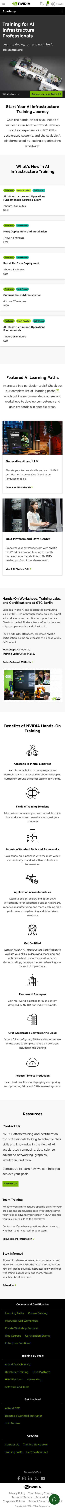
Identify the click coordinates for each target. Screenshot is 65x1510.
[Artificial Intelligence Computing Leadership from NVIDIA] (21, 3)
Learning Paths (14, 1313)
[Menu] (60, 11)
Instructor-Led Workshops (21, 1320)
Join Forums (12, 1423)
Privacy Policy (17, 1493)
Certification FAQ (37, 1452)
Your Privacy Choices (41, 1493)
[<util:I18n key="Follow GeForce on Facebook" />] (18, 1478)
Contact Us (12, 1444)
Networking (34, 1379)
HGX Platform (13, 1379)
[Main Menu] (4, 4)
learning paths (45, 391)
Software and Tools (17, 1387)
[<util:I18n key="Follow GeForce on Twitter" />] (36, 1478)
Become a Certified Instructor (23, 1415)
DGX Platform (41, 1372)
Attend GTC (12, 1408)
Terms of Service (22, 1497)
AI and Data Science (17, 1364)
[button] (41, 4)
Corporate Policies (14, 1501)
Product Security (38, 1501)
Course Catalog (37, 1313)
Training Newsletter (35, 1444)
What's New (9, 94)
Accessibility (43, 1497)
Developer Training (16, 1372)
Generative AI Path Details (18, 487)
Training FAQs (13, 1452)
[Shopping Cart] (47, 4)
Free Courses (13, 1335)
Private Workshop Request (21, 1328)
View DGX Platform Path (18, 569)
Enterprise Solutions (17, 1343)
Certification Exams (37, 1335)
